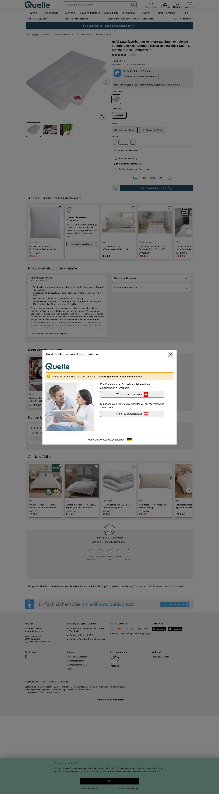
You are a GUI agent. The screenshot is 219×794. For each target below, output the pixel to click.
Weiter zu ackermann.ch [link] (129, 394)
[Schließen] (170, 354)
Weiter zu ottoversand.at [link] (129, 413)
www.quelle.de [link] (107, 439)
